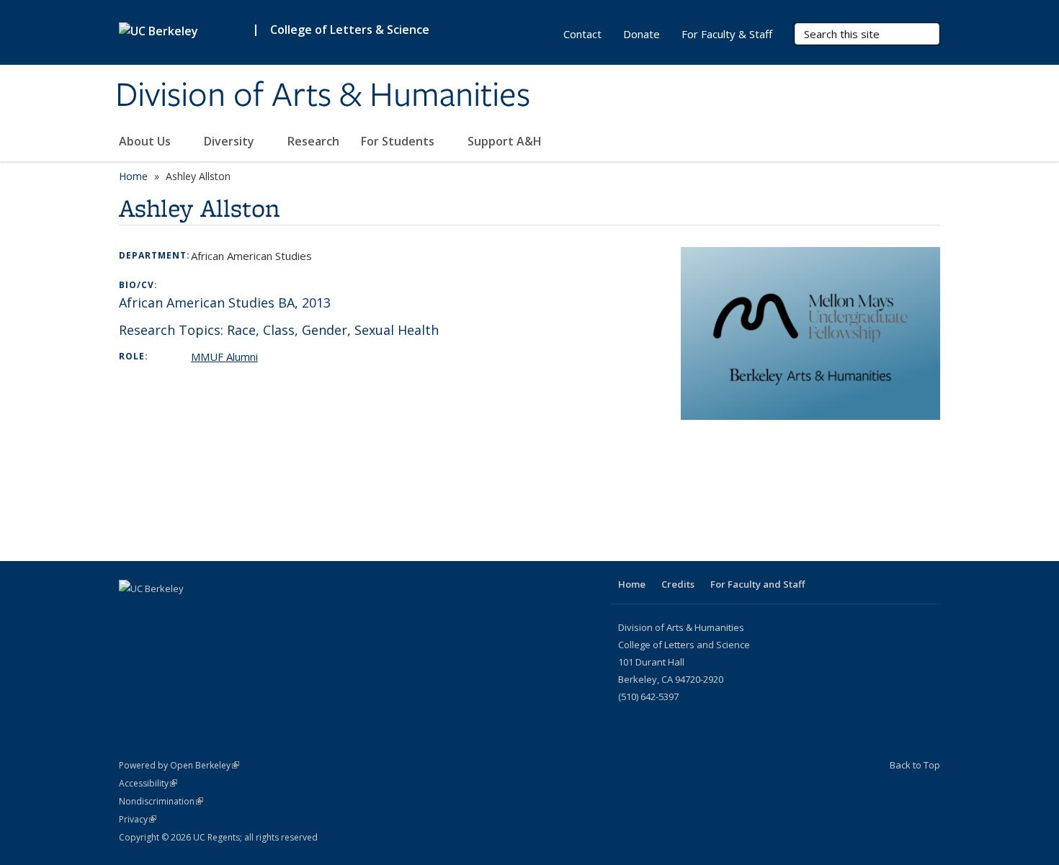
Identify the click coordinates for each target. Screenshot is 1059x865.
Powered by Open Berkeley (179, 765)
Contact (582, 34)
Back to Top (915, 764)
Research (313, 141)
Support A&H (506, 141)
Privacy (137, 819)
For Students (399, 141)
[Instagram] (160, 613)
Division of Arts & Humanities (322, 95)
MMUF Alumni (224, 356)
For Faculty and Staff (757, 584)
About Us (146, 141)
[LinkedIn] (132, 613)
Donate (641, 34)
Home (133, 176)
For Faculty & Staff (727, 34)
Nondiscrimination (161, 801)
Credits (677, 584)
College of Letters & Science (349, 29)
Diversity (230, 141)
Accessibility (148, 783)
